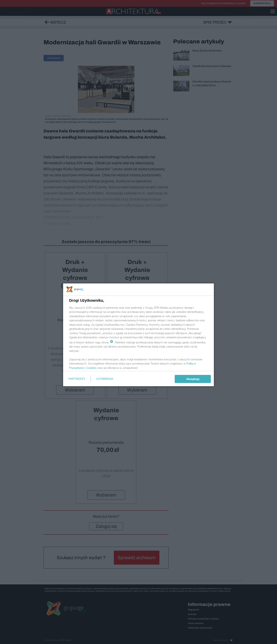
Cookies (91, 367)
